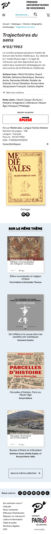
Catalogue (16, 24)
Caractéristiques (12, 144)
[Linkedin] (34, 493)
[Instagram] (20, 493)
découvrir (24, 279)
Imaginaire (18, 102)
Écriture (37, 99)
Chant (19, 99)
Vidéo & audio (9, 522)
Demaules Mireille (19, 80)
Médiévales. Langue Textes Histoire (29, 127)
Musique (13, 106)
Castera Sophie (35, 86)
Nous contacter (10, 509)
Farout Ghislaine (21, 83)
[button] (3, 15)
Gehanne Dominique (23, 77)
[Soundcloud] (43, 493)
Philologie (24, 106)
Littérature (31, 102)
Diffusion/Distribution (13, 513)
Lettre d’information (13, 519)
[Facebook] (25, 493)
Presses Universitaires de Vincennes (37, 5)
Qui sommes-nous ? (12, 503)
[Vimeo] (38, 493)
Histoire (7, 102)
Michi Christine (26, 74)
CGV (5, 529)
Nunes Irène (37, 83)
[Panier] (48, 14)
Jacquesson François (14, 86)
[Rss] (47, 493)
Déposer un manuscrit (14, 516)
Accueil (6, 24)
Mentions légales (11, 526)
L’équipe (7, 506)
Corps (28, 99)
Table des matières (15, 92)
